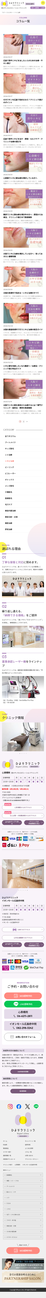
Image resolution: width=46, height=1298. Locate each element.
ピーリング (9, 467)
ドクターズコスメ (12, 1237)
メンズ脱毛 (9, 485)
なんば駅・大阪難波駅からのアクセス (20, 815)
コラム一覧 (28, 1152)
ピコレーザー (10, 473)
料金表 (5, 1145)
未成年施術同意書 (23, 1072)
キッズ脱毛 (9, 448)
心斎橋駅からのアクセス (18, 807)
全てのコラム (10, 436)
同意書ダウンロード (9, 1159)
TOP (3, 12)
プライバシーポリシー (31, 1159)
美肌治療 (8, 523)
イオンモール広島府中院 (29, 1165)
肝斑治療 (8, 529)
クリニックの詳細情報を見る (34, 822)
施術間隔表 (23, 1091)
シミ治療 (8, 454)
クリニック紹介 (8, 1165)
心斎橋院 (17, 1165)
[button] (27, 890)
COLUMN (9, 12)
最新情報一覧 (7, 1155)
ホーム (5, 1141)
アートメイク (10, 442)
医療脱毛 (8, 498)
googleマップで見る (12, 822)
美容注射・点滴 (11, 516)
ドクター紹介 (7, 1152)
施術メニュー (7, 1170)
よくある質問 (29, 1148)
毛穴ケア (8, 504)
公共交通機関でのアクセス (23, 938)
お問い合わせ (29, 1155)
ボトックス (9, 479)
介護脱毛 (8, 492)
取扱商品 (5, 1148)
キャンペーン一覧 (30, 1141)
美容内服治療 (10, 510)
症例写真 (27, 1145)
